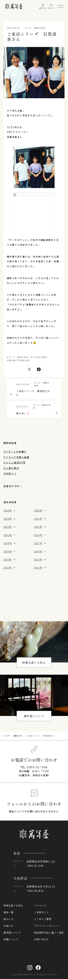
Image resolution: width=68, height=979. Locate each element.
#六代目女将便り (39, 357)
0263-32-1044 (37, 767)
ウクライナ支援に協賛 (16, 457)
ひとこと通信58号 (14, 462)
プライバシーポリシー (46, 926)
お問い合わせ (41, 939)
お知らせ (8, 926)
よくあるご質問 (42, 919)
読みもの (18, 736)
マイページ (40, 905)
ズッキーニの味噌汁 (15, 451)
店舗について (10, 939)
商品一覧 (8, 912)
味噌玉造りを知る (34, 662)
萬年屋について (34, 716)
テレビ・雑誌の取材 (35, 28)
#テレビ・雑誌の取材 (18, 357)
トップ (6, 736)
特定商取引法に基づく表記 (49, 932)
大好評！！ (10, 473)
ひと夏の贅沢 (11, 468)
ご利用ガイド (41, 912)
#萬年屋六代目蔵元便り (19, 360)
